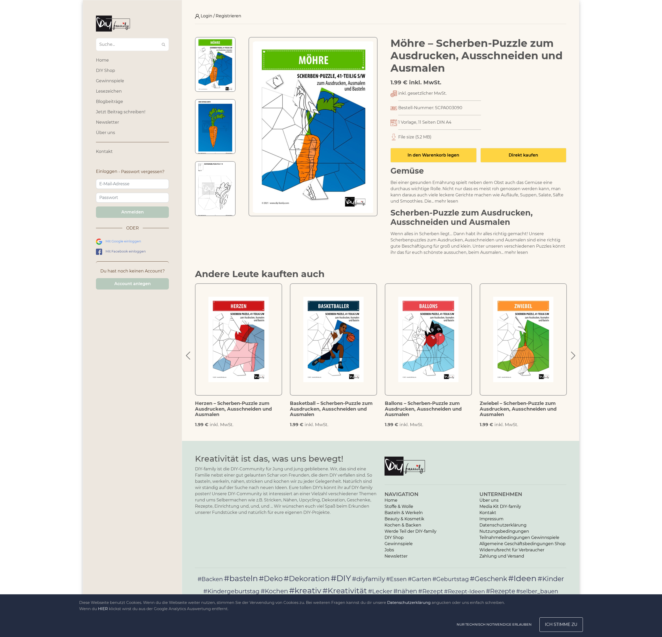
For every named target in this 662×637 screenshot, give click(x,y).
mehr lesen (446, 201)
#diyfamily (368, 579)
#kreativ (305, 590)
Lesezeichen (109, 91)
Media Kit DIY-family (500, 506)
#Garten (419, 579)
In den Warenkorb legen (433, 155)
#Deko (271, 578)
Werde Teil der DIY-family (411, 531)
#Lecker (380, 591)
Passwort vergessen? (142, 171)
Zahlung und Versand (501, 556)
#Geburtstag (450, 579)
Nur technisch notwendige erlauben (494, 624)
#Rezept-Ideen (464, 591)
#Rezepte (500, 591)
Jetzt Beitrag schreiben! (120, 111)
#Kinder (551, 579)
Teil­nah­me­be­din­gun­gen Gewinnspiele (519, 537)
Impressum (491, 518)
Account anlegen (132, 283)
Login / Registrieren (220, 15)
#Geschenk (488, 579)
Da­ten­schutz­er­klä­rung (502, 525)
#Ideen (522, 578)
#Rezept (430, 591)
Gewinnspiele (110, 80)
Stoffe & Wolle (399, 506)
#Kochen (274, 591)
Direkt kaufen (523, 155)
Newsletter (107, 122)
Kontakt (104, 151)
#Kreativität (344, 590)
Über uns (105, 132)
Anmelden (132, 212)
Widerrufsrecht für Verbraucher (511, 549)
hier (103, 608)
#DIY (341, 578)
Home (102, 60)
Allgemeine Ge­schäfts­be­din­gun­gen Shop (522, 543)
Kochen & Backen (403, 525)
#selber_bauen (537, 591)
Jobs (389, 549)
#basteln (241, 578)
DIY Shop (105, 70)
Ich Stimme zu (561, 624)
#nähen (405, 591)
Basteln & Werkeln (404, 512)
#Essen (396, 579)
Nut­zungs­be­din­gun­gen (504, 531)
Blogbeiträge (109, 101)
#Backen (210, 579)
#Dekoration (307, 578)
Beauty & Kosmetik (404, 518)
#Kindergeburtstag (231, 591)
